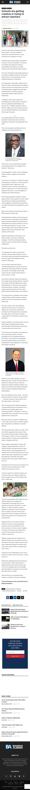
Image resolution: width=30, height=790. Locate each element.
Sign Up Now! (15, 656)
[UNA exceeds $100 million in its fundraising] (6, 619)
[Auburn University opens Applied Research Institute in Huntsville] (6, 611)
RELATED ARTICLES (6, 605)
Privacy (16, 783)
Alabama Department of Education (11, 79)
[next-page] (5, 632)
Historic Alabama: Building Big (11, 718)
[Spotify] (19, 776)
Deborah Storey (7, 28)
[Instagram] (10, 776)
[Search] (28, 2)
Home (3, 6)
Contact (10, 782)
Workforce (9, 8)
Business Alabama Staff (7, 703)
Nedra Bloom (4, 727)
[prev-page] (3, 632)
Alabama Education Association (8, 590)
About (6, 782)
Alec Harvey (4, 720)
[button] (2, 2)
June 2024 (25, 590)
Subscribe (22, 782)
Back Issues (10, 783)
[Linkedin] (15, 597)
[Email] (18, 597)
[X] (11, 597)
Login (21, 783)
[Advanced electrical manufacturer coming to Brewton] (6, 626)
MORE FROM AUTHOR (18, 605)
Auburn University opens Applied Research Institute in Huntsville (19, 611)
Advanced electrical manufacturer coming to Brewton (17, 626)
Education (8, 6)
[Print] (22, 597)
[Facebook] (7, 597)
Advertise (16, 782)
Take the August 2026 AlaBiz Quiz (12, 725)
